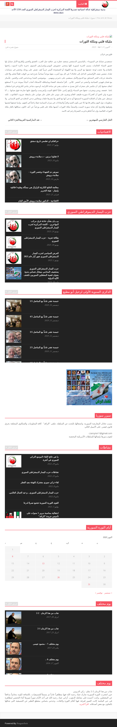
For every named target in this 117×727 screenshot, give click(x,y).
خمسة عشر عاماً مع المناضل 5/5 (44, 301)
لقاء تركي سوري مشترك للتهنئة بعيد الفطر (40, 482)
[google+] (8, 4)
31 (89, 584)
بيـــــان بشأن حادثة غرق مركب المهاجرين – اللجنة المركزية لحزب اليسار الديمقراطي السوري (43, 224)
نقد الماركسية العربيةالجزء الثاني (25, 120)
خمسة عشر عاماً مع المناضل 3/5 (44, 332)
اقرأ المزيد (84, 704)
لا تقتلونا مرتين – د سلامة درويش (44, 156)
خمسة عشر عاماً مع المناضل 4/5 (44, 316)
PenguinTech (22, 723)
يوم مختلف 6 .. (52, 659)
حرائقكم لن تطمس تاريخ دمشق (44, 141)
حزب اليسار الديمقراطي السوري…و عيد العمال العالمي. (34, 493)
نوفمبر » (99, 593)
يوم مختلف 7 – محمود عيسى (46, 644)
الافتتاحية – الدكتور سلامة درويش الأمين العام (38, 201)
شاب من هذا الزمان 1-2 (48, 628)
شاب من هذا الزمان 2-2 (47, 613)
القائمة (81, 4)
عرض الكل (12, 132)
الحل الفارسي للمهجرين (99, 120)
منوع (16, 47)
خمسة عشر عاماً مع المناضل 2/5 (44, 347)
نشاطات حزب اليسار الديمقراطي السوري (40, 472)
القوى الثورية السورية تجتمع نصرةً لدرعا (41, 503)
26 (58, 577)
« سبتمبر (108, 593)
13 (43, 563)
